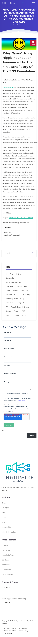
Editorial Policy (8, 633)
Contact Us (6, 603)
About (4, 517)
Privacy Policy (23, 628)
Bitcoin (20, 274)
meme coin (18, 299)
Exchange (24, 290)
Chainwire (9, 286)
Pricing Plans (6, 508)
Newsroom (22, 25)
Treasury (16, 315)
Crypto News (6, 550)
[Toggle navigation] (33, 2)
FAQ (3, 512)
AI (6, 274)
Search (4, 430)
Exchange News (7, 574)
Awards (12, 274)
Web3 (24, 315)
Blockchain (10, 278)
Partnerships (6, 527)
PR (7, 307)
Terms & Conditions (10, 628)
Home (15, 25)
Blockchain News (8, 555)
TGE (23, 311)
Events (15, 290)
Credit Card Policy (10, 631)
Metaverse (9, 303)
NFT (25, 303)
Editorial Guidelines (9, 532)
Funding (9, 294)
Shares (26, 307)
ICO (15, 294)
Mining (18, 303)
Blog (3, 522)
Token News (6, 565)
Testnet (16, 311)
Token (8, 315)
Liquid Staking (25, 294)
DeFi (25, 286)
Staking (8, 311)
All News (5, 545)
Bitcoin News (6, 569)
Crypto (18, 286)
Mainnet (8, 299)
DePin (8, 290)
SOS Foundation (8, 87)
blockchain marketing (13, 282)
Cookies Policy (23, 631)
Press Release (16, 307)
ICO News (5, 560)
